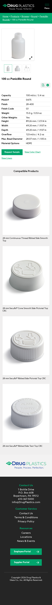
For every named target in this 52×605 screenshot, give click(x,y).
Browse (25, 16)
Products (15, 16)
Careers (26, 533)
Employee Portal (22, 551)
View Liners (7, 158)
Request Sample (12, 152)
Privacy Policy (26, 521)
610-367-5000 (26, 499)
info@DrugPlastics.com (26, 502)
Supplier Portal (21, 562)
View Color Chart (33, 152)
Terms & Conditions (26, 517)
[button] (30, 58)
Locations (26, 537)
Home (5, 16)
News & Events (26, 541)
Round (34, 16)
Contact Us (26, 513)
